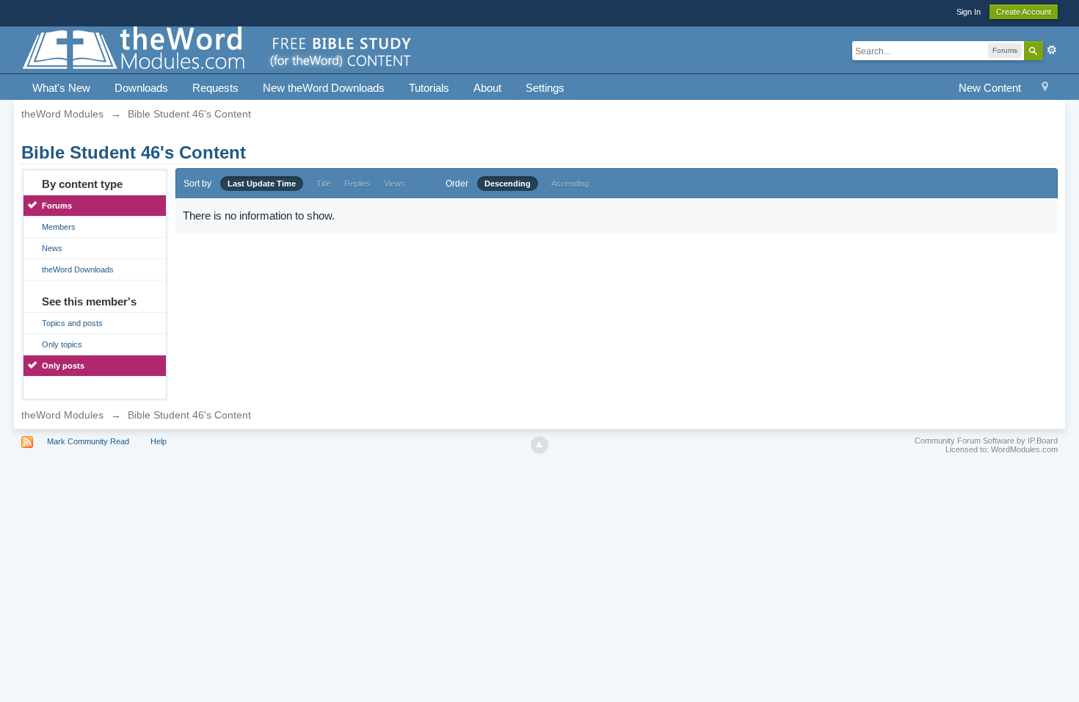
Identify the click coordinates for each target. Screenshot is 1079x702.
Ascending (570, 183)
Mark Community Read (88, 441)
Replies (357, 183)
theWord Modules (62, 415)
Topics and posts (72, 323)
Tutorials (429, 88)
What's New (61, 88)
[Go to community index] (218, 49)
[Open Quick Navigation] (1045, 88)
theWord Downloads (78, 269)
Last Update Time (262, 183)
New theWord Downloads (324, 88)
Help (158, 441)
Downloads (141, 88)
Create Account (1023, 11)
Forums (57, 205)
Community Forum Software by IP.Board (986, 440)
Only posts (63, 365)
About (487, 88)
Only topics (62, 344)
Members (59, 226)
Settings (545, 88)
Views (394, 183)
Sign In (968, 11)
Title (323, 183)
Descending (507, 183)
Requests (215, 88)
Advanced (1052, 50)
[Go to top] (539, 445)
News (52, 248)
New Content (990, 88)
